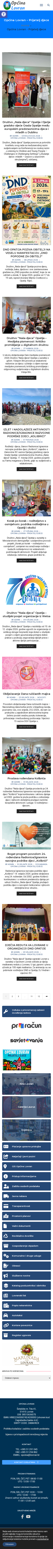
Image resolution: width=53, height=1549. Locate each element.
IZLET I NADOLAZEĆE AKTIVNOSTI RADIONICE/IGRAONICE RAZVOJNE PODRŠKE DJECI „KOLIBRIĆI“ (26, 433)
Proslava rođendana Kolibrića (26, 778)
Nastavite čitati (26, 165)
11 (32, 996)
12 (39, 996)
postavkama (42, 1539)
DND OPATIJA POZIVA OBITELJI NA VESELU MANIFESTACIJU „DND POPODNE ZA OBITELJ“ (26, 253)
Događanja (41, 864)
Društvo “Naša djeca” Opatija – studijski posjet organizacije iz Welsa (26, 614)
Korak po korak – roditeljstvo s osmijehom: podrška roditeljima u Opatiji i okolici (26, 524)
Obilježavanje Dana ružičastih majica (26, 693)
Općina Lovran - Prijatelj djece (26, 138)
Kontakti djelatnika (25, 1462)
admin (15, 136)
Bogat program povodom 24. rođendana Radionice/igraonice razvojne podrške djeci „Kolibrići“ (26, 857)
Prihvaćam (10, 1544)
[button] (3, 14)
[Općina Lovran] (14, 5)
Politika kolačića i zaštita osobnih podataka (26, 1428)
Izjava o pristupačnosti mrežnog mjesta (27, 1434)
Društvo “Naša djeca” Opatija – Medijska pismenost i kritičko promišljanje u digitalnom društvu (26, 342)
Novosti (41, 697)
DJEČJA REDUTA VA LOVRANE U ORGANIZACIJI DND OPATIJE (26, 947)
